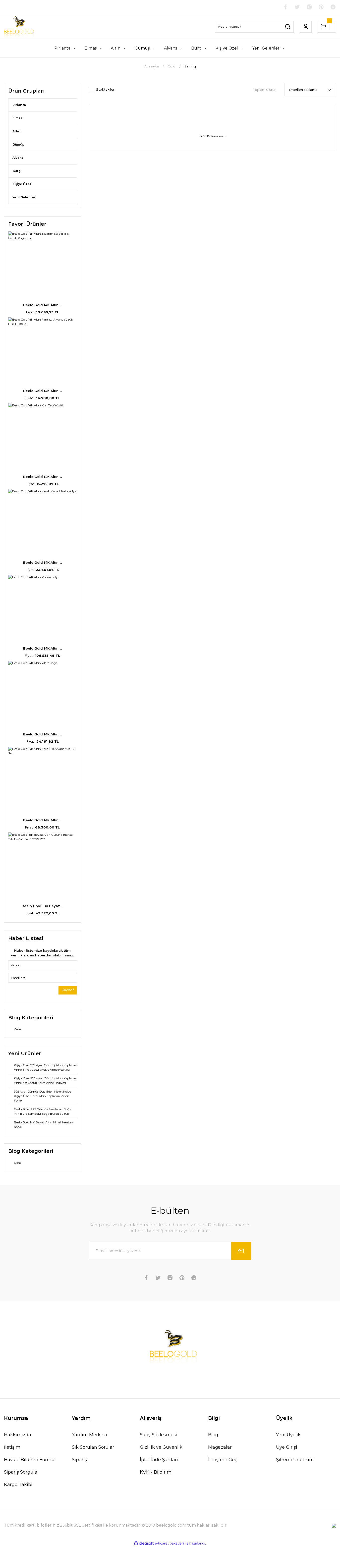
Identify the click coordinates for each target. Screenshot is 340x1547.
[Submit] (241, 1251)
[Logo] (19, 26)
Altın (16, 131)
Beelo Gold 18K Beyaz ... (42, 906)
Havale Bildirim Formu (29, 1459)
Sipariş (79, 1459)
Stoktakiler (105, 89)
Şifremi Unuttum (295, 1459)
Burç (16, 171)
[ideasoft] (144, 1543)
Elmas (17, 118)
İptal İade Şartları (159, 1459)
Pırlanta (19, 105)
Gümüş (18, 144)
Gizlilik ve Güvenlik (161, 1447)
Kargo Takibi (18, 1484)
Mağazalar (220, 1447)
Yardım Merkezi (89, 1434)
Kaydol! (67, 990)
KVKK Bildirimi (156, 1472)
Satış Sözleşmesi (158, 1434)
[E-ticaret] (169, 1543)
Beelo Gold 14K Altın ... (42, 305)
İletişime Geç (222, 1459)
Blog (213, 1434)
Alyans (17, 158)
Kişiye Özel (21, 184)
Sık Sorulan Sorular (93, 1447)
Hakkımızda (17, 1434)
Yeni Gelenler (23, 197)
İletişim (12, 1447)
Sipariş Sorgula (20, 1472)
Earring (190, 66)
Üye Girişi (286, 1447)
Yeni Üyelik (288, 1434)
